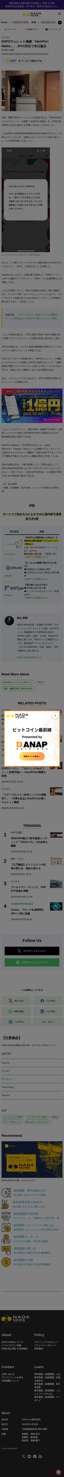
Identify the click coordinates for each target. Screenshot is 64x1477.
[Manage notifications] (58, 1472)
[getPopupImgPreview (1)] (32, 738)
